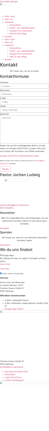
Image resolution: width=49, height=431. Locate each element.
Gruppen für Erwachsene (21, 31)
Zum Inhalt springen (9, 1)
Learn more (5, 264)
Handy (3, 106)
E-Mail (3, 98)
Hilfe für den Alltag (18, 33)
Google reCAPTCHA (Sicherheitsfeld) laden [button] (19, 156)
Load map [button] (4, 268)
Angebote (9, 22)
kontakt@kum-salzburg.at (11, 367)
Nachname (5, 90)
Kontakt (8, 36)
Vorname (4, 82)
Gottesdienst (15, 25)
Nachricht (4, 114)
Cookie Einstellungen (14, 380)
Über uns (9, 19)
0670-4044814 (6, 208)
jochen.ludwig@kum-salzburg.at (14, 205)
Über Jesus (10, 16)
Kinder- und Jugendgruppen (22, 28)
